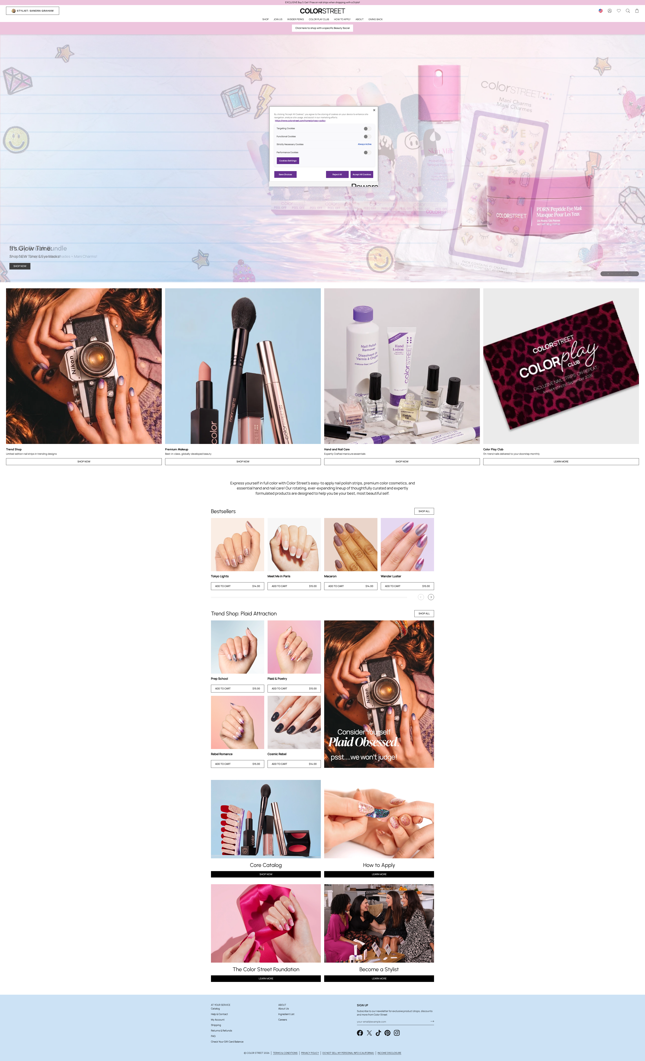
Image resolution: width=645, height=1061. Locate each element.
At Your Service (220, 1004)
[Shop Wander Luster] (407, 544)
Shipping (216, 1025)
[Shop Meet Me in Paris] (294, 544)
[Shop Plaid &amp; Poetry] (294, 647)
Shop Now (83, 461)
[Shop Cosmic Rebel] (294, 722)
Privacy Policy (310, 1052)
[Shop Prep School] (237, 647)
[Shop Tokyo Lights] (237, 544)
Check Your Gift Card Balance (227, 1041)
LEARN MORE (266, 978)
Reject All (337, 174)
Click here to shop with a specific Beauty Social (322, 28)
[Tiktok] (378, 1033)
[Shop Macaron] (350, 544)
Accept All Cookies (362, 174)
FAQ (213, 1036)
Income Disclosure (389, 1052)
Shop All (424, 511)
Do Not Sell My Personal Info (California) (348, 1052)
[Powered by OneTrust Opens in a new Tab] (364, 184)
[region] (322, 2)
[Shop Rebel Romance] (237, 722)
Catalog (215, 1008)
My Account (218, 1019)
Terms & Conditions (285, 1052)
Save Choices (285, 174)
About (282, 1004)
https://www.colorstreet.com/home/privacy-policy (300, 120)
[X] (369, 1033)
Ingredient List (286, 1014)
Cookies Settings (287, 160)
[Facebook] (360, 1033)
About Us (283, 1008)
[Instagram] (397, 1033)
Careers (282, 1019)
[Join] (431, 1021)
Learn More (561, 461)
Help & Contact (219, 1014)
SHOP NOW (19, 266)
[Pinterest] (387, 1033)
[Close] (374, 110)
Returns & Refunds (221, 1030)
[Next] (431, 597)
